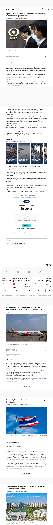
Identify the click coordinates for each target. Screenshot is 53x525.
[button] (44, 9)
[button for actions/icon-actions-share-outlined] (45, 56)
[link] (8, 9)
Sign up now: (8, 18)
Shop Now (7, 290)
